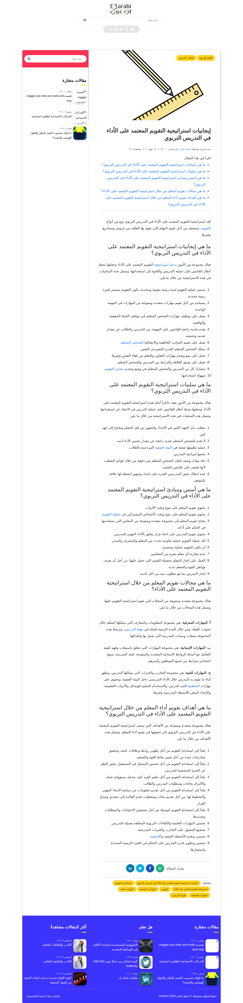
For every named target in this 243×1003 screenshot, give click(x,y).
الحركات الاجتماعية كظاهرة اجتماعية (52, 116)
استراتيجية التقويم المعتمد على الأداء (190, 889)
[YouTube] (132, 29)
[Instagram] (110, 29)
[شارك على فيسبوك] (150, 868)
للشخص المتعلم (132, 342)
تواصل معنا (53, 996)
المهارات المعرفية (199, 895)
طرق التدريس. (178, 895)
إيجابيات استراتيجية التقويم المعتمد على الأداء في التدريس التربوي (168, 883)
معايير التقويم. (113, 369)
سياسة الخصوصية (36, 996)
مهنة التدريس (133, 629)
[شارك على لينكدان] (130, 868)
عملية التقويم (111, 514)
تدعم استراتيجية (165, 264)
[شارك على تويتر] (140, 868)
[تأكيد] (84, 20)
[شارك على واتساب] (160, 868)
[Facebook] (127, 29)
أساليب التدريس (186, 58)
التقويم (165, 889)
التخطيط (193, 686)
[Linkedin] (116, 29)
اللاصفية (156, 836)
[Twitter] (121, 29)
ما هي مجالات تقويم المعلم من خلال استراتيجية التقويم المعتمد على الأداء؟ (153, 191)
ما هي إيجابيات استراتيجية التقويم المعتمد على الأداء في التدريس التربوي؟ (153, 164)
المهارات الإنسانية (148, 889)
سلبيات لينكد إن (128, 977)
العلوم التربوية (206, 58)
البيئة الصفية (163, 447)
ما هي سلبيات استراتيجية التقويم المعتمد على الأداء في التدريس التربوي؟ (154, 171)
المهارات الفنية (127, 889)
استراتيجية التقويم (123, 883)
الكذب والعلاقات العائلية (57, 944)
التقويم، (205, 228)
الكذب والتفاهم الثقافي (58, 961)
